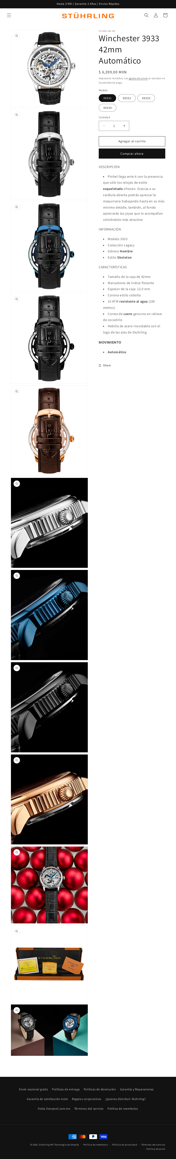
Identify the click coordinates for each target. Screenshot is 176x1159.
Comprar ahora (132, 154)
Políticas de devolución (100, 1089)
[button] (9, 15)
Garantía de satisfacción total (47, 1099)
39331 (107, 98)
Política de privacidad (124, 1144)
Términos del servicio (89, 1109)
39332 (127, 98)
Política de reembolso (123, 1109)
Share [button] (107, 365)
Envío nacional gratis (33, 1089)
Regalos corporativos (86, 1099)
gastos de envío (138, 78)
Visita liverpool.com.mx (54, 1109)
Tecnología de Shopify (66, 1144)
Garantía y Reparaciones (137, 1089)
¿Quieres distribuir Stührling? (125, 1099)
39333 (146, 98)
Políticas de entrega (66, 1089)
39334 (107, 108)
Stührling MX (46, 1144)
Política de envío (155, 1148)
